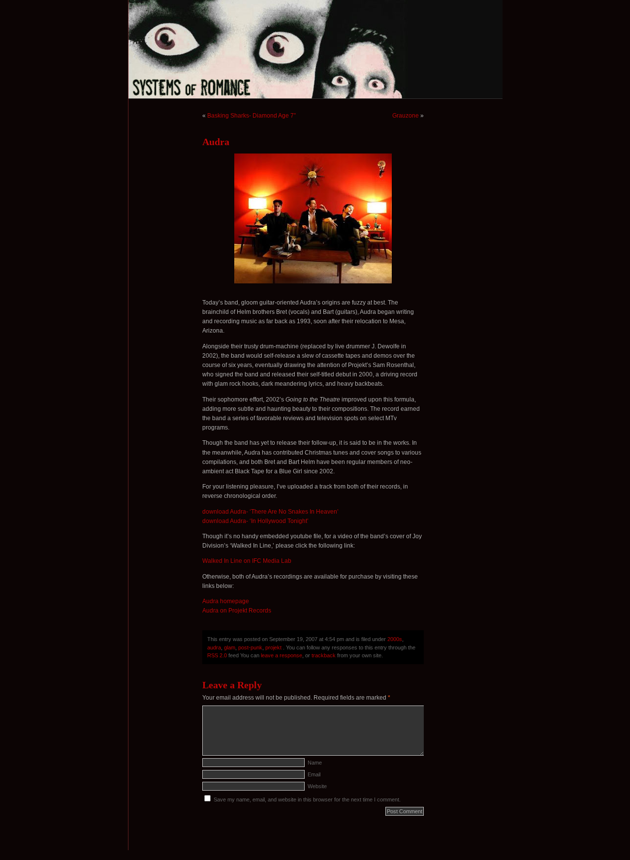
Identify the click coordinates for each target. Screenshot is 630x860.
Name (315, 763)
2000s (394, 639)
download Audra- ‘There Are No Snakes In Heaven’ (270, 511)
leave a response (281, 655)
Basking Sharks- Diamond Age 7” (251, 115)
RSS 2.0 (217, 655)
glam (229, 647)
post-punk (250, 647)
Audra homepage (225, 601)
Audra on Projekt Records (236, 610)
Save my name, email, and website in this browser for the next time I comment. (307, 799)
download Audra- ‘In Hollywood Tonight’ (255, 521)
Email (314, 774)
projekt (273, 647)
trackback (324, 655)
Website (317, 786)
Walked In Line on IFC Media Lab (246, 560)
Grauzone (405, 115)
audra (214, 647)
